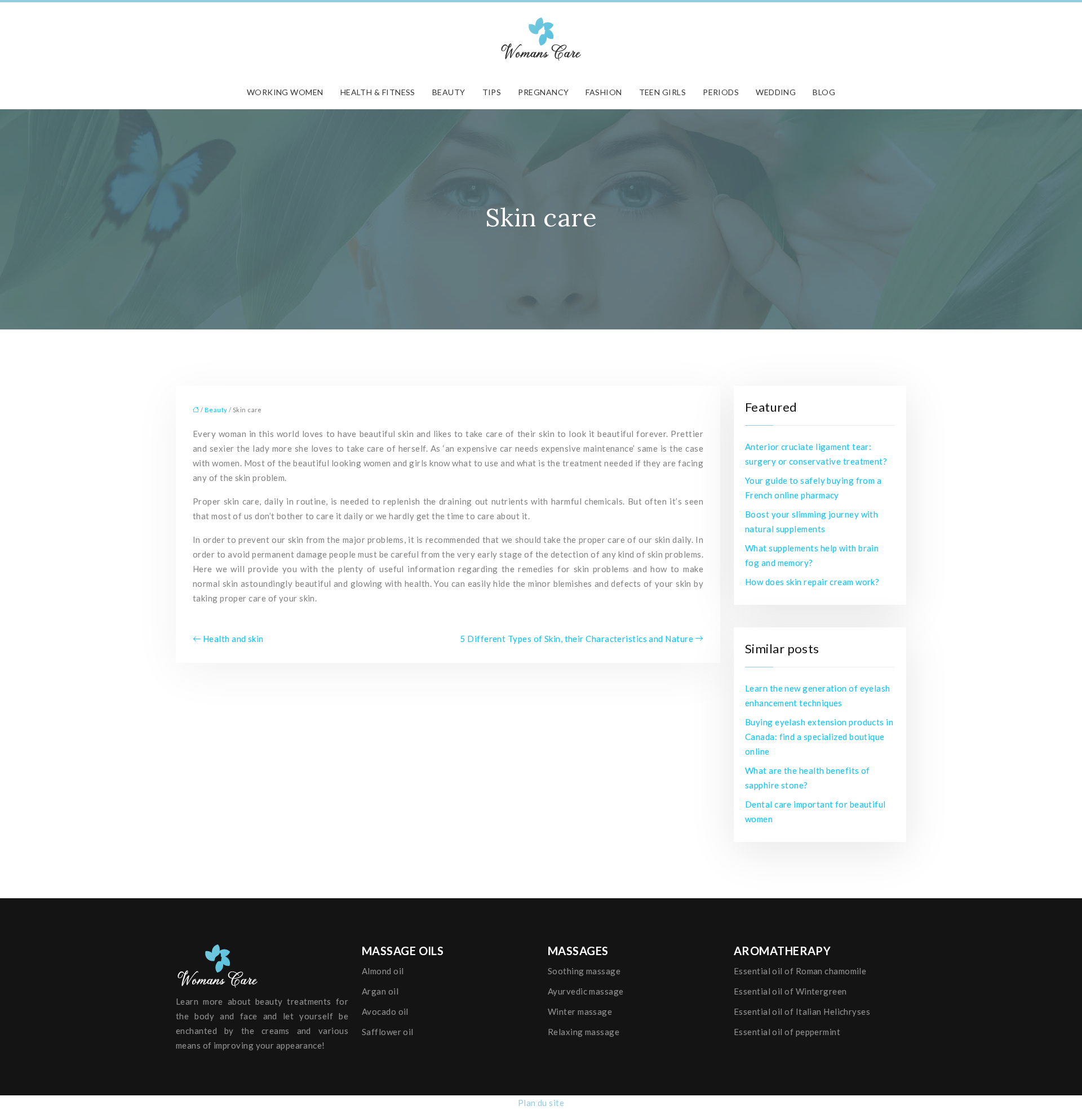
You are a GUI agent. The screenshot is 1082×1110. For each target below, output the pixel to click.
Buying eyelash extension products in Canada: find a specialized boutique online (819, 736)
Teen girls (662, 92)
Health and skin (233, 639)
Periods (721, 92)
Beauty (448, 92)
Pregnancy (543, 92)
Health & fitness (377, 92)
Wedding (776, 92)
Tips (492, 92)
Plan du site (541, 1103)
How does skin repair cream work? (812, 582)
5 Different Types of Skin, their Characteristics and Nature (576, 639)
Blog (824, 92)
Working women (285, 92)
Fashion (604, 92)
